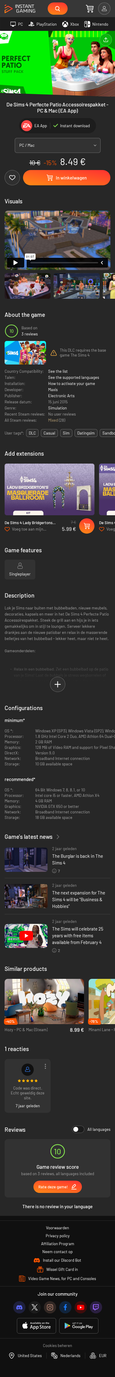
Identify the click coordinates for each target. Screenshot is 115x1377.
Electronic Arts (61, 395)
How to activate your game (71, 383)
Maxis (53, 389)
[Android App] (78, 1326)
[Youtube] (81, 1307)
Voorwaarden (57, 1227)
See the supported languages (73, 377)
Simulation (57, 407)
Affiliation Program (57, 1243)
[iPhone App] (36, 1326)
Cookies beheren (57, 1345)
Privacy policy (58, 1235)
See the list (58, 371)
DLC (32, 433)
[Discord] (19, 1307)
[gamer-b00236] (27, 1070)
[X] (35, 1307)
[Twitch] (96, 1307)
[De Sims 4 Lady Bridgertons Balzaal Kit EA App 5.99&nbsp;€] (49, 489)
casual (49, 433)
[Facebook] (65, 1307)
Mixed (53, 420)
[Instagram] (50, 1307)
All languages (98, 1129)
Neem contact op (57, 1251)
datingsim (86, 433)
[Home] (20, 9)
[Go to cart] (90, 8)
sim (66, 433)
